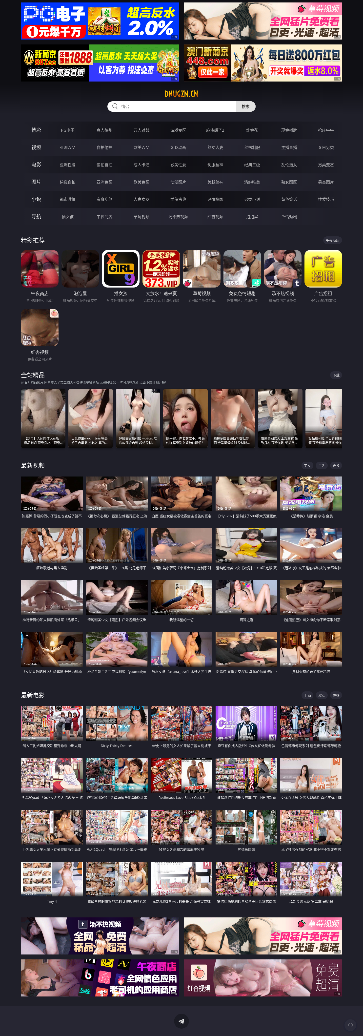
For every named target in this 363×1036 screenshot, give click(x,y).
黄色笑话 (289, 199)
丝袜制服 (252, 147)
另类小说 (252, 199)
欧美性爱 (178, 164)
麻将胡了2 (215, 130)
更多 (336, 465)
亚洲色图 (104, 182)
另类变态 (326, 164)
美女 (307, 465)
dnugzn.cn (181, 94)
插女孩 (68, 216)
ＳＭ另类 (326, 147)
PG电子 (67, 130)
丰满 (307, 695)
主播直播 (289, 147)
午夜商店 (104, 216)
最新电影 (33, 695)
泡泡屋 (252, 216)
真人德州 (104, 130)
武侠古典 (178, 199)
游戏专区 (178, 130)
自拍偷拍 (104, 147)
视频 (36, 147)
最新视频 (33, 465)
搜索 (246, 106)
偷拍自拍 (104, 164)
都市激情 (68, 199)
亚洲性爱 (68, 164)
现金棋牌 (289, 130)
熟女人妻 (215, 147)
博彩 (36, 130)
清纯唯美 (252, 182)
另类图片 (326, 182)
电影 (36, 164)
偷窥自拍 (68, 182)
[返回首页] (350, 1025)
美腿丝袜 (215, 182)
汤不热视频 (178, 216)
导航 (36, 216)
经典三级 (252, 164)
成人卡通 (141, 164)
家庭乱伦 (104, 199)
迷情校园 (215, 199)
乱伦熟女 (289, 164)
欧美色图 (141, 182)
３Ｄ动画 (178, 147)
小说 (36, 199)
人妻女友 (141, 199)
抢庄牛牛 (326, 130)
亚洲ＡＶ (68, 147)
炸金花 (252, 130)
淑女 (321, 695)
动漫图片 (178, 182)
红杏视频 (215, 216)
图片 (36, 182)
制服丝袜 (215, 164)
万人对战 (141, 130)
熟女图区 (289, 182)
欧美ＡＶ (141, 147)
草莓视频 (141, 216)
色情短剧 (289, 216)
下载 (336, 375)
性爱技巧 (326, 199)
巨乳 (321, 465)
